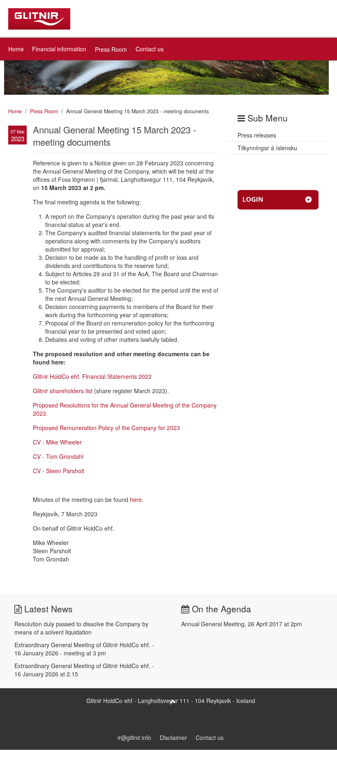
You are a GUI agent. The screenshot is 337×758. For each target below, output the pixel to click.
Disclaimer (173, 737)
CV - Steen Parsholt (58, 471)
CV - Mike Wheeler (57, 442)
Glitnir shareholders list (62, 391)
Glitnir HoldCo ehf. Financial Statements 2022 (92, 376)
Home (16, 49)
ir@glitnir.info (134, 737)
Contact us (150, 49)
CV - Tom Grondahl (58, 456)
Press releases (257, 135)
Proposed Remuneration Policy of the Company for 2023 (106, 428)
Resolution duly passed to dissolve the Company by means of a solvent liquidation (81, 628)
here (136, 499)
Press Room (111, 49)
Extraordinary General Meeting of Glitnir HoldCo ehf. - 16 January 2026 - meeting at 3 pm (84, 649)
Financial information (59, 49)
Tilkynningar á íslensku (267, 148)
